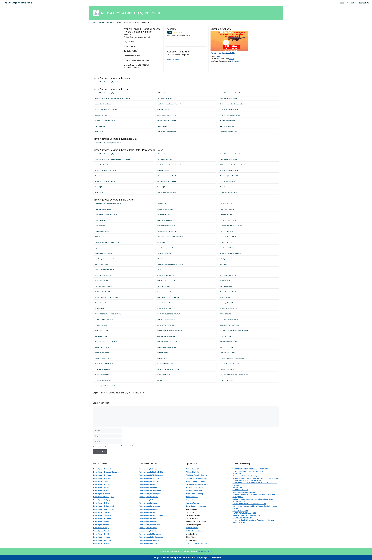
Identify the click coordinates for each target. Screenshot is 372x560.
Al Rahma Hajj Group (163, 93)
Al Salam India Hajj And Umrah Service (232, 358)
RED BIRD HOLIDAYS (226, 203)
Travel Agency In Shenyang (150, 525)
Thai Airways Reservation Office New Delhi (170, 236)
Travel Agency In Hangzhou (150, 506)
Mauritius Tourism (192, 503)
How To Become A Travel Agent (197, 543)
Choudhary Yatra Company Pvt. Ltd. (168, 369)
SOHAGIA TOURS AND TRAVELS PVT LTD (170, 264)
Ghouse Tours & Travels (227, 270)
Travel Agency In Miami (148, 484)
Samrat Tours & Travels (102, 347)
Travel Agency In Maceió (148, 500)
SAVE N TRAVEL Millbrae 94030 (244, 513)
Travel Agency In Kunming (149, 540)
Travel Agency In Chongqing (150, 509)
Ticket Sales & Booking (194, 494)
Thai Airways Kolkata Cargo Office (167, 231)
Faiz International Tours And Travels (231, 225)
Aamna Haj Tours (100, 220)
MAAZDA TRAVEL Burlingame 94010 (246, 515)
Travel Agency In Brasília (149, 497)
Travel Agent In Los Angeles (103, 497)
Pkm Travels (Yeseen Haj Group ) (105, 120)
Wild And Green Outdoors (165, 253)
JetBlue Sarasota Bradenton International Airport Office (252, 499)
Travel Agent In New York (102, 478)
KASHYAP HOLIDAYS (101, 281)
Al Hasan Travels (162, 380)
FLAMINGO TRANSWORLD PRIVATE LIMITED (234, 330)
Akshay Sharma (192, 528)
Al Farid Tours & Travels (102, 369)
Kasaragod (119, 22)
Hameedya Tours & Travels (228, 303)
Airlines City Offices (193, 472)
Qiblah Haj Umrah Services (165, 275)
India (107, 22)
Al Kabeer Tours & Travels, (165, 325)
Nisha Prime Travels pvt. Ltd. (166, 281)
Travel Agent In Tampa (101, 528)
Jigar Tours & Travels (101, 264)
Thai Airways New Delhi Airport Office (106, 259)
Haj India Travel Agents (194, 487)
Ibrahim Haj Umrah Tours (165, 209)
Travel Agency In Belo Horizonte (151, 515)
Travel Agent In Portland (102, 469)
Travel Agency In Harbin (148, 521)
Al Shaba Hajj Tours (101, 325)
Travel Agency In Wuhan (148, 543)
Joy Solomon (237, 487)
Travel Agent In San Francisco (104, 509)
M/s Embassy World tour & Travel (230, 363)
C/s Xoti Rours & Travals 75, (103, 286)
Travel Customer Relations (195, 481)
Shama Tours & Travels (102, 303)
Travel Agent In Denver (101, 543)
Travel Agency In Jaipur (148, 528)
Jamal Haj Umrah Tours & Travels (230, 253)
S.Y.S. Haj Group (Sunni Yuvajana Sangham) (233, 104)
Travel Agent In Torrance (102, 515)
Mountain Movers (162, 352)
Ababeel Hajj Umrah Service (103, 253)
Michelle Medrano (238, 501)
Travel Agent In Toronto (101, 494)
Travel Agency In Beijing (148, 469)
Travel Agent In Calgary (101, 500)
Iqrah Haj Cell (99, 131)
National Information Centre (228, 341)
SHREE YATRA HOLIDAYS (228, 236)
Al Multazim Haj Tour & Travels (104, 292)
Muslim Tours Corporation (103, 275)
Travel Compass (225, 297)
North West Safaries (101, 225)
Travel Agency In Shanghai (149, 478)
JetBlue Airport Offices (194, 531)
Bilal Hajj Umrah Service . (228, 120)
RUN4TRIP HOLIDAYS (227, 248)
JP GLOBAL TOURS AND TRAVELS (106, 341)
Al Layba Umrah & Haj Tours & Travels (106, 297)
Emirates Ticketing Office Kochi (166, 120)
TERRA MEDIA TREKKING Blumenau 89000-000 (250, 469)
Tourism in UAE (192, 497)
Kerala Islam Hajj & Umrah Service (230, 93)
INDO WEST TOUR (101, 236)
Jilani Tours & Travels (163, 286)
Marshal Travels (162, 358)
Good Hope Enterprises (227, 126)
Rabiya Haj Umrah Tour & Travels (105, 386)
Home (341, 3)
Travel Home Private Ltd (165, 248)
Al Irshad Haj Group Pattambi (229, 109)
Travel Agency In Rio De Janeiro (151, 475)
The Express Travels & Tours (166, 270)
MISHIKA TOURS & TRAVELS (104, 319)
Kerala (112, 22)
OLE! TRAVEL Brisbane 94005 (243, 492)
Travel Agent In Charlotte (102, 518)
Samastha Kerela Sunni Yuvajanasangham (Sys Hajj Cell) (112, 98)
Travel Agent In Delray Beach (103, 506)
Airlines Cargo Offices (194, 469)
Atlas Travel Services (240, 511)
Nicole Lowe (237, 473)
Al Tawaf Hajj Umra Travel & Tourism (231, 115)
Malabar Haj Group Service (103, 104)
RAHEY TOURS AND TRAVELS (104, 270)
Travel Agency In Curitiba (149, 518)
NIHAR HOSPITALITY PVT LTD (167, 341)
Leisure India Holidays (164, 308)
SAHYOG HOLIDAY (226, 281)
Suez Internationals (226, 286)
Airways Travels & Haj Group (229, 131)
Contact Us (364, 3)
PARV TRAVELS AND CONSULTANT (168, 297)
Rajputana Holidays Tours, (165, 292)
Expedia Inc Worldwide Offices (197, 484)
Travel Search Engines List (196, 506)
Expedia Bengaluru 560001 (103, 380)
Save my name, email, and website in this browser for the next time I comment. (121, 446)
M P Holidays (161, 242)
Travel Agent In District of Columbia (106, 472)
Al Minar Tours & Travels (227, 242)
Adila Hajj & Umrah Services (166, 319)
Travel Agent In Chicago (102, 484)
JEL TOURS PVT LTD (226, 347)
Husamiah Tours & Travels (103, 209)
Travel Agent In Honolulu (102, 531)
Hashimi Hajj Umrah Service (228, 98)
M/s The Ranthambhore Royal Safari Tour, (170, 330)
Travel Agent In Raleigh (101, 503)
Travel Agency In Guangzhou (150, 490)
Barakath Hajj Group (101, 115)
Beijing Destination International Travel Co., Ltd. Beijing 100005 (255, 478)
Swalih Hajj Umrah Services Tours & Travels (170, 104)
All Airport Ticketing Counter (196, 475)
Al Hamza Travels (162, 203)
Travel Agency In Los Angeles (150, 494)
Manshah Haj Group (163, 109)
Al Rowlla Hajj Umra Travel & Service (106, 109)
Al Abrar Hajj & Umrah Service (166, 131)
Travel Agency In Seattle (148, 531)
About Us (351, 3)
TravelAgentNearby (99, 22)
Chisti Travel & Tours (163, 259)
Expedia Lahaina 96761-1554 (243, 518)
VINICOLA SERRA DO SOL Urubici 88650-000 (249, 504)
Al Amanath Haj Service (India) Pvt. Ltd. (107, 242)
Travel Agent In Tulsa (100, 481)
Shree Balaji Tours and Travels (229, 325)
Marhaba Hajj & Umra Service (166, 225)
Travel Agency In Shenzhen (150, 481)
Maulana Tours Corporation (228, 308)
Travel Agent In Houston (102, 475)
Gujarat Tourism (192, 500)
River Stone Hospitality (227, 209)
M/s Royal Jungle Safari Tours (229, 259)
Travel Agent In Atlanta (101, 487)
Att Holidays (223, 264)
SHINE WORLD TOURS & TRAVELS (106, 214)
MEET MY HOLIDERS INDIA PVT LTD (169, 314)
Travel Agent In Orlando (101, 537)
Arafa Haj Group (100, 126)
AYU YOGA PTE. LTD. (240, 490)
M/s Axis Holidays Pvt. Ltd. (228, 275)
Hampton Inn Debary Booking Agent (245, 476)
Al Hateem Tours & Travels (228, 220)
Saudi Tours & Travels (101, 330)
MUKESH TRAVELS (101, 336)
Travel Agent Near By (205, 551)
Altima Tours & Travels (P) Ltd (166, 115)
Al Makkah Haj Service (164, 214)
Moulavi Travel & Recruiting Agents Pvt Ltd (108, 82)
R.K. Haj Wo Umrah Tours (165, 363)
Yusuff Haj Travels (162, 126)
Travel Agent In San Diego (102, 512)
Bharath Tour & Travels (102, 231)
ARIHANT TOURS (225, 314)
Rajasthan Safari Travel (194, 490)
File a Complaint (173, 59)
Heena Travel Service (164, 374)
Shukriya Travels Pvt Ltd (164, 98)
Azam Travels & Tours (226, 380)
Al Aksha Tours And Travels (103, 374)
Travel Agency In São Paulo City (151, 472)
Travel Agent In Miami (101, 525)
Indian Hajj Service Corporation (167, 347)
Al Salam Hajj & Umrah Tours (104, 363)
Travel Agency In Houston (149, 503)
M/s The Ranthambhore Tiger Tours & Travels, (234, 374)
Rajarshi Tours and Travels (228, 292)
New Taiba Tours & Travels (103, 358)
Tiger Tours (98, 248)
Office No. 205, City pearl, (228, 352)
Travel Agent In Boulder (101, 534)
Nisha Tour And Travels (164, 220)
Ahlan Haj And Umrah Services (166, 336)
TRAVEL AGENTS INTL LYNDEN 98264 (246, 480)
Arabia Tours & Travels (102, 352)
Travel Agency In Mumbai (149, 487)
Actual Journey (99, 308)
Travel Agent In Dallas (101, 490)
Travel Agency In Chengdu (149, 512)
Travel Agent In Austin (101, 521)
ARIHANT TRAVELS (226, 336)
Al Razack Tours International (229, 319)
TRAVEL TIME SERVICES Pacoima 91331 (247, 471)
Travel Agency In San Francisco (151, 537)
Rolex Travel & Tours (226, 231)
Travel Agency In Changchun (150, 534)
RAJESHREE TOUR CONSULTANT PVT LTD (108, 314)
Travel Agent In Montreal (102, 540)
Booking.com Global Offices (196, 478)
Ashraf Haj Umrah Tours (164, 303)
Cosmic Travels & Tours (227, 369)
